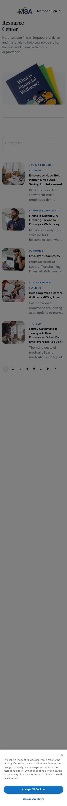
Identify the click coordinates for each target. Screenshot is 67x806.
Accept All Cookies (33, 789)
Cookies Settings (33, 799)
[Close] (62, 755)
